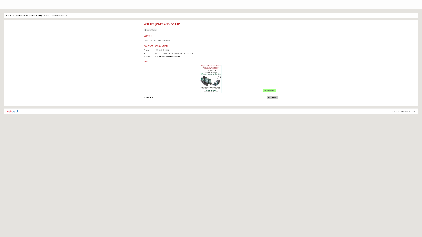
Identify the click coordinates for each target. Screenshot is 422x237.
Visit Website (151, 30)
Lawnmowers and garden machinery (28, 15)
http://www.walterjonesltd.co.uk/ (167, 56)
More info (272, 97)
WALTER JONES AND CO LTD (57, 15)
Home (8, 15)
